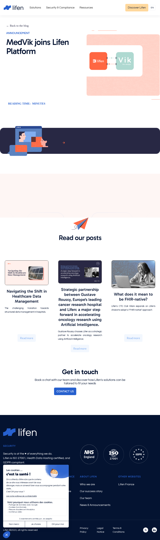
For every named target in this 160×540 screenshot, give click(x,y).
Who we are (87, 484)
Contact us (65, 391)
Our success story (91, 491)
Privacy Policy (84, 530)
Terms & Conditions (119, 530)
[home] (13, 7)
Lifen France (126, 484)
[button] (35, 7)
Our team (86, 498)
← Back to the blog (17, 25)
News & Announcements (95, 505)
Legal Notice (100, 530)
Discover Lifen (137, 7)
